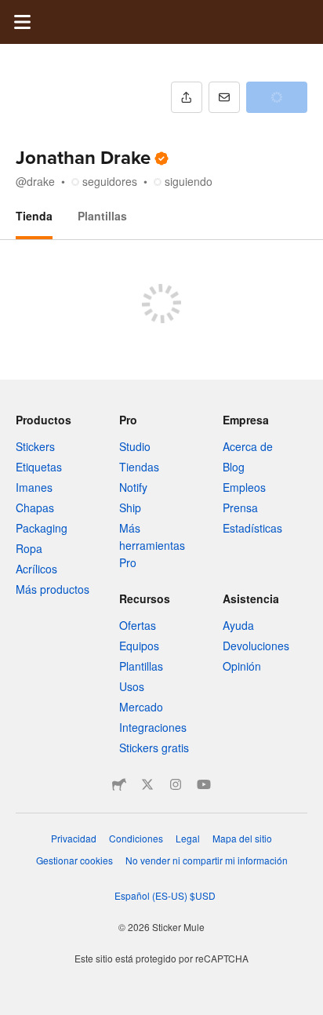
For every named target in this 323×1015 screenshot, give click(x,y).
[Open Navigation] (22, 22)
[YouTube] (204, 784)
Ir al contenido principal (12, 12)
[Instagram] (175, 784)
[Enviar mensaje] (224, 97)
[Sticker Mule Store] (119, 784)
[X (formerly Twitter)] (147, 784)
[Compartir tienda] (186, 97)
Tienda (34, 216)
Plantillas (102, 216)
